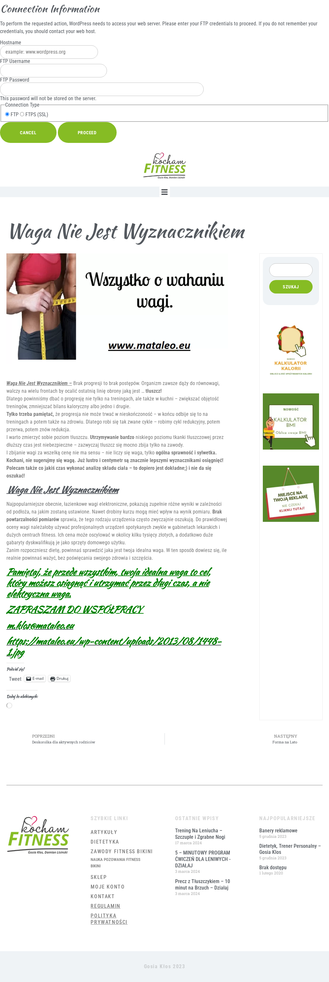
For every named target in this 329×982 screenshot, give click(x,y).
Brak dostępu (273, 867)
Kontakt (103, 896)
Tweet (15, 678)
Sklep (99, 877)
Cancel (28, 132)
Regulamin (105, 906)
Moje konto (108, 887)
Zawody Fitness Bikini (122, 851)
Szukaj (291, 286)
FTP (14, 114)
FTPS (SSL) (36, 114)
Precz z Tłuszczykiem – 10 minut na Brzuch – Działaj (202, 884)
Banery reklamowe (278, 831)
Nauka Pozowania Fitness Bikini (115, 862)
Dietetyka (105, 842)
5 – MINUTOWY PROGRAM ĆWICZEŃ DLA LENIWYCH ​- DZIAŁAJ (203, 859)
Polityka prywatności (109, 919)
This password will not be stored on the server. (48, 89)
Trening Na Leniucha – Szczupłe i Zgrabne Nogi (200, 834)
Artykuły (104, 832)
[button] (164, 192)
